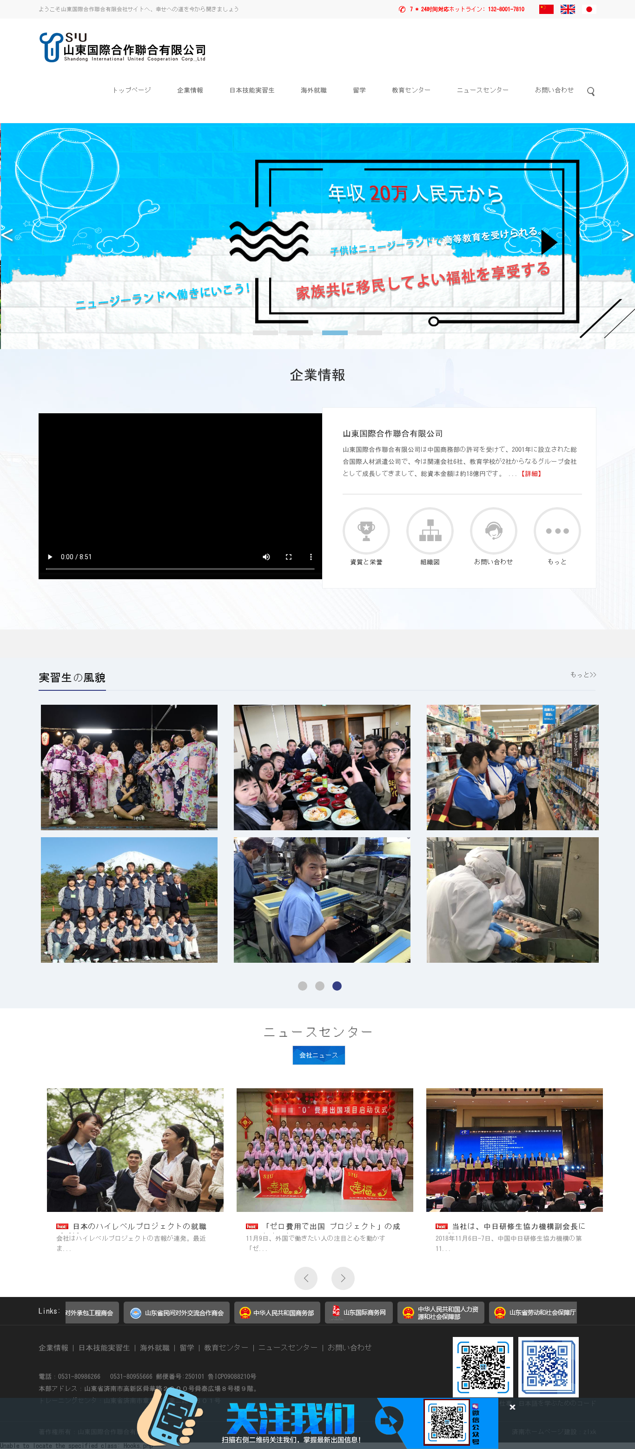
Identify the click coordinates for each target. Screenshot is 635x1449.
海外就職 (314, 90)
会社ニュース (318, 1055)
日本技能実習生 (252, 90)
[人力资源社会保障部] (366, 1319)
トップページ (131, 90)
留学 (359, 90)
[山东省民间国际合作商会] (101, 1319)
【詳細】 (531, 473)
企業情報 (190, 90)
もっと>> (583, 675)
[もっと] (557, 531)
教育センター (411, 90)
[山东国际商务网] (284, 1319)
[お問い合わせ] (493, 531)
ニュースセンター (483, 90)
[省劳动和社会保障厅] (461, 1319)
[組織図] (430, 531)
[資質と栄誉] (366, 531)
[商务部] (202, 1319)
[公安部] (556, 1319)
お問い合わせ (554, 90)
